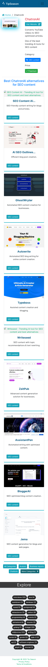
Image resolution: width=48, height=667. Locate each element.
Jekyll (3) (18, 647)
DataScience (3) (18, 612)
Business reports (37, 566)
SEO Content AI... (24, 101)
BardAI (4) (13, 637)
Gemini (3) (24, 637)
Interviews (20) (20, 597)
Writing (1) (32, 632)
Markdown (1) (17, 602)
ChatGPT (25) (30, 627)
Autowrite (24, 251)
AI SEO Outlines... (24, 152)
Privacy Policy (24, 662)
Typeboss (24, 302)
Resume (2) (31, 622)
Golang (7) (18, 627)
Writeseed (24, 337)
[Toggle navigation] (42, 3)
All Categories (10, 566)
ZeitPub (24, 388)
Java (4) (32, 597)
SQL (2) (13, 642)
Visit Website (32, 24)
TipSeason (10, 3)
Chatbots (14, 571)
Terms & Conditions (24, 664)
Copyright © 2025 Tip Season (24, 659)
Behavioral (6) (18, 622)
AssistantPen (24, 440)
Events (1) (32, 617)
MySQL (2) (16, 607)
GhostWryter (24, 200)
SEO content (13, 117)
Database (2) (31, 602)
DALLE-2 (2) (35, 637)
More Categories (29, 571)
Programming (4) (18, 617)
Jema (24, 539)
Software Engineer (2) (28, 642)
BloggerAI (24, 491)
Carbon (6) (32, 612)
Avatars (23, 566)
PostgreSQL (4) (29, 607)
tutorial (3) (29, 647)
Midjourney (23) (18, 632)
